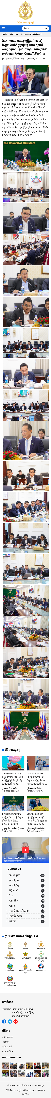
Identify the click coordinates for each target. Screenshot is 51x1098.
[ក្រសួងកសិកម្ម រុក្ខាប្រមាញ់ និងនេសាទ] (10, 978)
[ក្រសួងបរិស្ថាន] (10, 966)
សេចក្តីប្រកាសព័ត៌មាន (19, 911)
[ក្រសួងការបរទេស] (10, 954)
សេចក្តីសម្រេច (15, 916)
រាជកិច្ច (5, 1042)
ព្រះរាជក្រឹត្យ (14, 885)
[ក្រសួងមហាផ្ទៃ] (41, 944)
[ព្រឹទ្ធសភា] (10, 944)
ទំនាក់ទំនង (25, 1094)
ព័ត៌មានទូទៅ (14, 34)
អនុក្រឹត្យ (12, 921)
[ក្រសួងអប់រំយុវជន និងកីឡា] (25, 966)
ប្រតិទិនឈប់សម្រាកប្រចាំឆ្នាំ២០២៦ (34, 1090)
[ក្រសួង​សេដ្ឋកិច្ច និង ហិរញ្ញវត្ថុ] (41, 954)
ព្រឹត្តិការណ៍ (14, 890)
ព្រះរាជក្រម (14, 880)
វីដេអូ (11, 895)
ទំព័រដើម (4, 34)
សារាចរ (12, 906)
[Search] (46, 28)
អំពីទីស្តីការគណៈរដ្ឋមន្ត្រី (13, 1090)
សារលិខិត (13, 901)
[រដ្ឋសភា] (25, 944)
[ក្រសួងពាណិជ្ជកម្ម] (41, 966)
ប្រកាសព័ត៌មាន (9, 1051)
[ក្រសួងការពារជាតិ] (25, 954)
